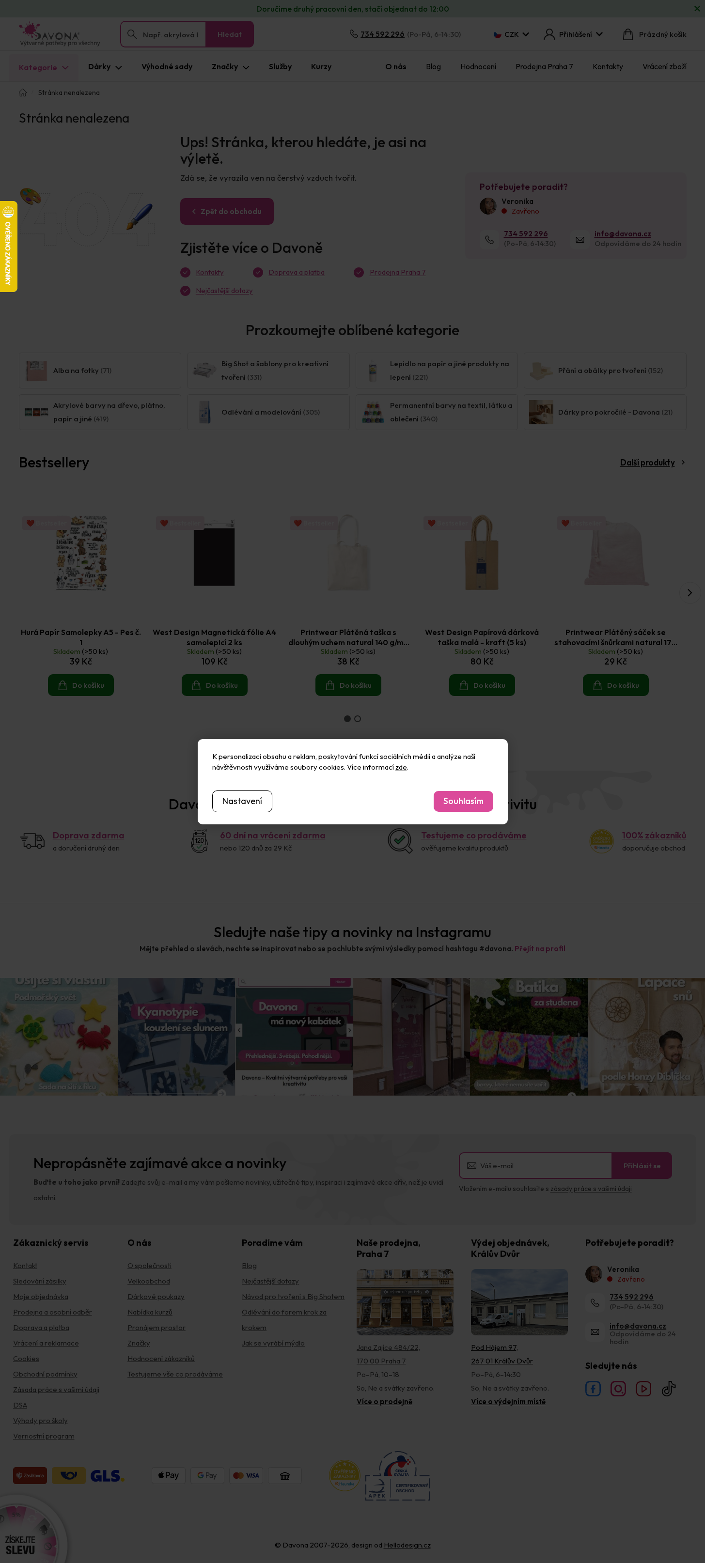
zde (401, 767)
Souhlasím (463, 800)
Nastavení (242, 800)
